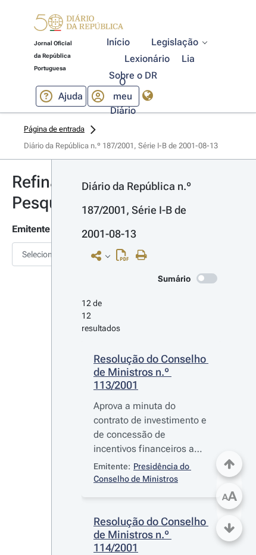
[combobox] (25, 254)
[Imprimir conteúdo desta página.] (144, 255)
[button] (78, 24)
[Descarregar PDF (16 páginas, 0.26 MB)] (125, 258)
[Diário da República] (78, 25)
